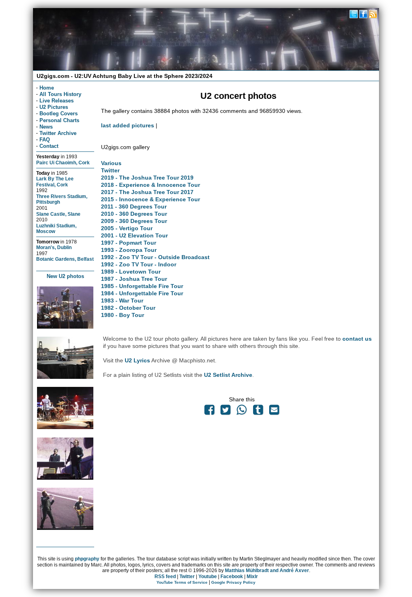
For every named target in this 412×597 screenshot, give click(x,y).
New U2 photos (65, 276)
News (46, 127)
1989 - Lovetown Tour (131, 271)
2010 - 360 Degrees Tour (134, 214)
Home (46, 88)
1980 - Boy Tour (122, 315)
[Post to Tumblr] (258, 412)
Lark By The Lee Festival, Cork (55, 181)
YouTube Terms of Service (182, 582)
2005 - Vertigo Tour (126, 228)
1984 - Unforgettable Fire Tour (142, 293)
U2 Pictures (53, 107)
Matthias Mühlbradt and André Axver (267, 570)
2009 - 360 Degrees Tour (134, 221)
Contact (48, 146)
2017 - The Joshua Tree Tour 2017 (147, 192)
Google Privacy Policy (233, 582)
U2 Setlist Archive (228, 375)
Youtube (207, 576)
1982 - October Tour (128, 308)
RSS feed (165, 576)
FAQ (44, 140)
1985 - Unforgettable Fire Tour (142, 286)
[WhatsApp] (242, 412)
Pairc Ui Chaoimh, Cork (63, 162)
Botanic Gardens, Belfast (65, 259)
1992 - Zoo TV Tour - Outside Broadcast (155, 257)
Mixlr (252, 576)
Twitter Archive (57, 133)
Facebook (231, 576)
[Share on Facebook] (209, 412)
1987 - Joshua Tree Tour (134, 279)
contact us (357, 338)
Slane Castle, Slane (58, 214)
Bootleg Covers (58, 113)
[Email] (274, 412)
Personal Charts (59, 120)
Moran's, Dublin (54, 247)
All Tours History (60, 94)
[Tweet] (226, 412)
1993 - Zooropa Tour (129, 250)
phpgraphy (87, 558)
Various (111, 163)
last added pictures (127, 125)
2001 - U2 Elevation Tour (134, 235)
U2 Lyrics (137, 360)
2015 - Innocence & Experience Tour (150, 199)
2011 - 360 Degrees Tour (134, 206)
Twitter (110, 170)
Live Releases (56, 101)
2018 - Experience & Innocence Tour (150, 185)
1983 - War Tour (122, 300)
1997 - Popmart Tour (128, 242)
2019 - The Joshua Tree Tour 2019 (147, 177)
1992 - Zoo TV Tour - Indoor (138, 264)
